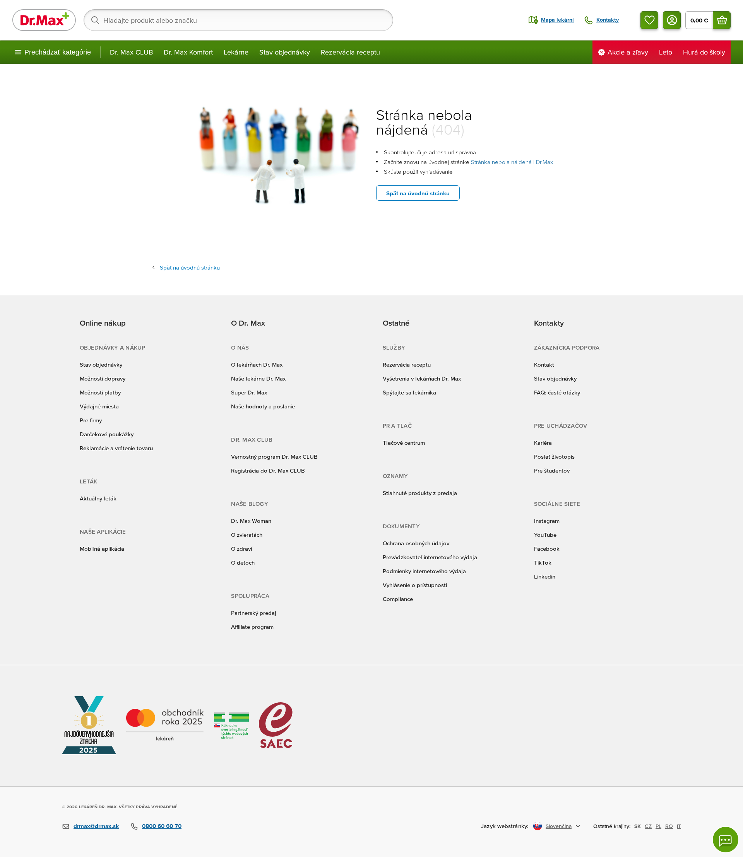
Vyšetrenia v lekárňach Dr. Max (422, 378)
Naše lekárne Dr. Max (258, 378)
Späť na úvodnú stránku (418, 193)
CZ (648, 826)
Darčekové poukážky (107, 434)
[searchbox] (238, 20)
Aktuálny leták (98, 498)
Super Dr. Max (249, 392)
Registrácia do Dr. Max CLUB (268, 470)
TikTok (542, 562)
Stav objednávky (284, 52)
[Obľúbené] (649, 20)
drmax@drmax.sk (96, 826)
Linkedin (544, 576)
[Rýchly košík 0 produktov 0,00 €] (722, 20)
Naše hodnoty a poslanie (263, 406)
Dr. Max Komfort (188, 52)
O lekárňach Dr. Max (256, 364)
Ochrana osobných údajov (416, 543)
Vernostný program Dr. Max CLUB (274, 456)
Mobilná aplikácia (102, 548)
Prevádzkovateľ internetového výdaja (430, 557)
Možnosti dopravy (102, 378)
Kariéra (543, 442)
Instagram (547, 520)
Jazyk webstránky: (505, 826)
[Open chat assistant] (725, 839)
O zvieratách (246, 534)
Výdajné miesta (99, 406)
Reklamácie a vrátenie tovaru (116, 448)
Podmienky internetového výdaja (424, 571)
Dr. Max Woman (251, 520)
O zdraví (241, 548)
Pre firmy (91, 420)
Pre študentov (552, 470)
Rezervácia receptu (350, 52)
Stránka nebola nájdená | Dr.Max (512, 162)
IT (679, 826)
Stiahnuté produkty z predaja (420, 493)
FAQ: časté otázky (557, 392)
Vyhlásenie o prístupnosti (415, 585)
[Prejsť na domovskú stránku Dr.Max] (44, 20)
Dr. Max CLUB (131, 52)
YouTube (545, 534)
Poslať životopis (554, 456)
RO (669, 826)
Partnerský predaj (253, 612)
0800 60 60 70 (161, 826)
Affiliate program (252, 626)
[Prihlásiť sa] (672, 20)
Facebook (547, 548)
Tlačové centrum (404, 442)
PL (658, 826)
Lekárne (236, 52)
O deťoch (243, 562)
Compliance (398, 599)
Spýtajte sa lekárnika (409, 392)
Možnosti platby (100, 392)
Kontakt (544, 364)
